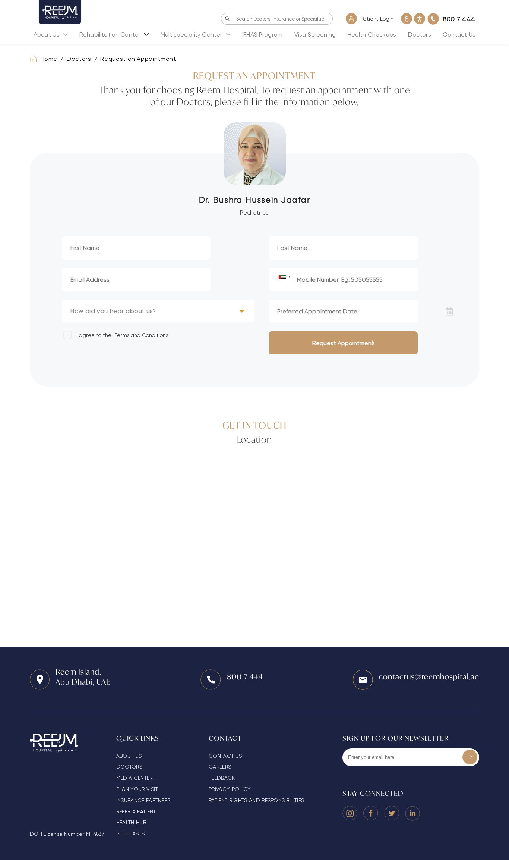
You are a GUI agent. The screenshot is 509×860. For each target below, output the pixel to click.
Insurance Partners (143, 800)
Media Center (134, 778)
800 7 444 (245, 677)
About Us (46, 34)
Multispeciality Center (191, 34)
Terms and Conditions (141, 335)
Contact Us (459, 34)
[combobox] (284, 277)
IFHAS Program (262, 34)
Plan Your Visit (137, 789)
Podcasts (130, 833)
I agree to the (121, 335)
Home (49, 58)
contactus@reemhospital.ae (429, 677)
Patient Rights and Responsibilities (256, 800)
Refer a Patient (136, 811)
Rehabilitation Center (109, 34)
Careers (220, 767)
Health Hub (131, 822)
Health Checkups (372, 34)
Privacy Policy (230, 789)
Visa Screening (315, 34)
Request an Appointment (138, 58)
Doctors (419, 34)
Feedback (222, 778)
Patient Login (377, 19)
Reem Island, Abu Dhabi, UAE (83, 677)
